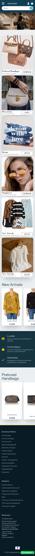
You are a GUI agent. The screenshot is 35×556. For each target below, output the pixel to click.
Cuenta (28, 3)
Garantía (5, 457)
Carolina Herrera (12, 400)
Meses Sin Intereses (8, 448)
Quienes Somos (7, 485)
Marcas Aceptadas (8, 463)
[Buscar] (31, 8)
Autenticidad (6, 435)
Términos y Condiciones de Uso (12, 500)
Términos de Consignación (11, 503)
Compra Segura (7, 451)
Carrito (32, 3)
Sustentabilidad (7, 469)
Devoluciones (6, 441)
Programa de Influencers (10, 494)
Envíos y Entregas (8, 438)
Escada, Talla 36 (12, 307)
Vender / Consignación (9, 460)
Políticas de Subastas (9, 454)
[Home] (12, 3)
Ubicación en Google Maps (10, 529)
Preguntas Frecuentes (9, 466)
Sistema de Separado (9, 445)
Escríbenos (5, 472)
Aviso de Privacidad (8, 506)
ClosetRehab (13, 552)
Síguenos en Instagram (9, 491)
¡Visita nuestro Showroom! (11, 488)
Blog (3, 497)
